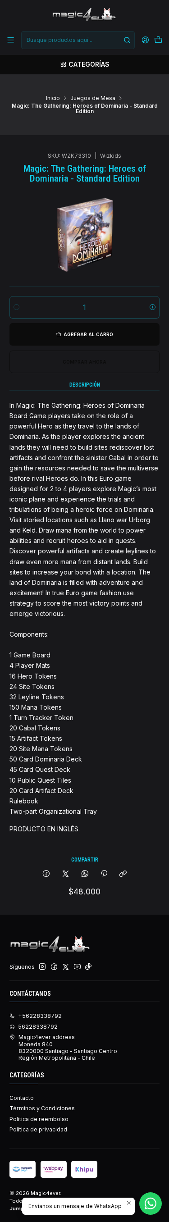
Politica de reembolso (39, 1119)
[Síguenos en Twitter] (66, 967)
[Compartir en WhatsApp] (84, 874)
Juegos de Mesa (92, 98)
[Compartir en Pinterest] (104, 874)
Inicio (53, 98)
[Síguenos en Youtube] (77, 967)
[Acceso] (145, 40)
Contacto (21, 1097)
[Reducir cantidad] (16, 307)
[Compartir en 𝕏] (66, 874)
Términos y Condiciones (42, 1108)
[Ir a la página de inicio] (84, 15)
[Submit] (127, 40)
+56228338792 (40, 1015)
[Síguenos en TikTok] (88, 967)
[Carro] (158, 40)
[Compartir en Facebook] (46, 874)
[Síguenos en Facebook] (54, 967)
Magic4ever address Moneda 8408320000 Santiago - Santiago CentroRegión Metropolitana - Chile (67, 1047)
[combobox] (77, 40)
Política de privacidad (38, 1129)
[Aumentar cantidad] (152, 307)
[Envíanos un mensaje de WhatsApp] (150, 1203)
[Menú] (11, 40)
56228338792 (38, 1026)
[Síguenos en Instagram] (42, 967)
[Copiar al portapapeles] (123, 874)
